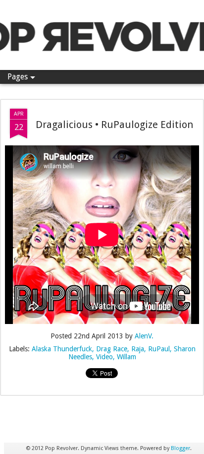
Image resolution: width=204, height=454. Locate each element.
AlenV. (144, 336)
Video (104, 357)
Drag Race (111, 349)
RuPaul (159, 349)
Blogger (180, 448)
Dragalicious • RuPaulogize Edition (114, 124)
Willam (126, 357)
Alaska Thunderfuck (62, 349)
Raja (137, 349)
